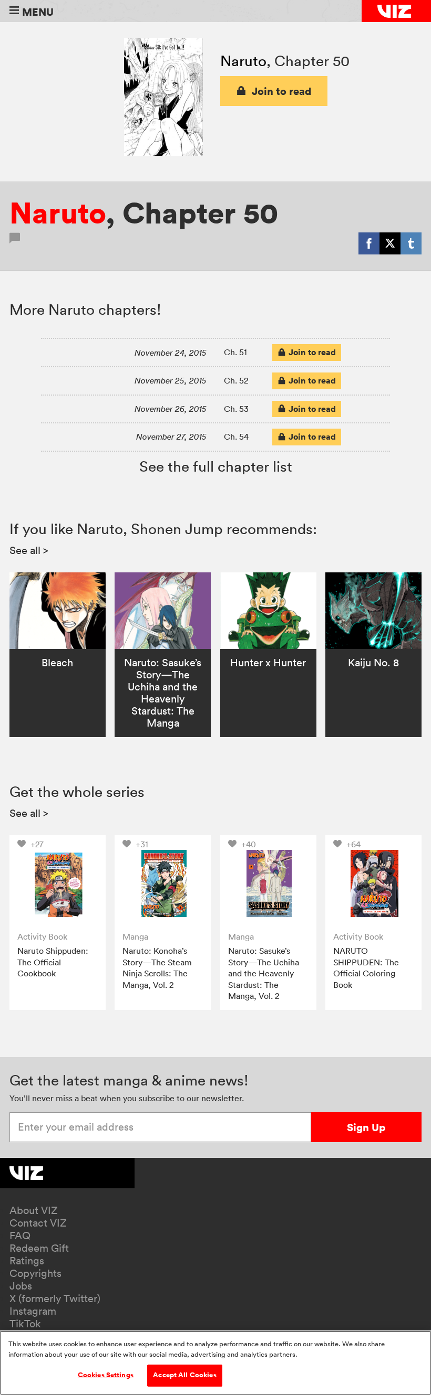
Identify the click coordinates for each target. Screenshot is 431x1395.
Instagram (32, 1311)
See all (28, 550)
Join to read (282, 91)
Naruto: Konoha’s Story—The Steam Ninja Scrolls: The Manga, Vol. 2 (157, 967)
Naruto (243, 61)
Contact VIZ (38, 1223)
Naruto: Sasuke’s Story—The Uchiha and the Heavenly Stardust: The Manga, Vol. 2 (263, 973)
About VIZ (33, 1210)
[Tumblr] (411, 243)
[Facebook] (368, 243)
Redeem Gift (39, 1248)
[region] (215, 1362)
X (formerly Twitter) (54, 1298)
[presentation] (57, 883)
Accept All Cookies (184, 1375)
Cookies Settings (106, 1375)
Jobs (20, 1286)
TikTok (25, 1323)
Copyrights (35, 1273)
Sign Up (366, 1127)
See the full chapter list (215, 466)
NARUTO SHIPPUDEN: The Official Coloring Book (366, 967)
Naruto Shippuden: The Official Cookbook (52, 961)
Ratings (26, 1260)
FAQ (19, 1235)
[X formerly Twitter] (390, 243)
